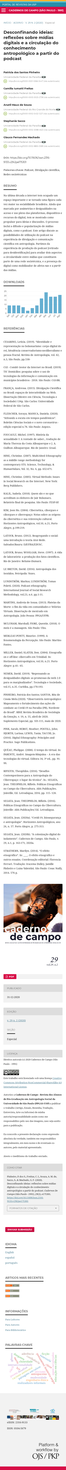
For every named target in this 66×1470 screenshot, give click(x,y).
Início (7, 22)
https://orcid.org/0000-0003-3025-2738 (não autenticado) (34, 97)
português (11, 1262)
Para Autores (12, 1324)
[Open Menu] (3, 10)
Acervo (18, 22)
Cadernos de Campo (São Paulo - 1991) (36, 10)
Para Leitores (12, 1319)
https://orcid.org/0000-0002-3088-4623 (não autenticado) (34, 130)
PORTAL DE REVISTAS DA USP (19, 5)
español (9, 1257)
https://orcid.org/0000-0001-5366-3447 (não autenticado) (34, 81)
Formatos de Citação (23, 1208)
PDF (11, 976)
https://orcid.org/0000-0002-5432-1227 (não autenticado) (34, 113)
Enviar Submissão (20, 1229)
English (9, 1252)
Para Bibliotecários (15, 1330)
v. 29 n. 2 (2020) (34, 22)
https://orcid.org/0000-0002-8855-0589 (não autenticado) (34, 146)
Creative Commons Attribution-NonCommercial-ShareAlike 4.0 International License (33, 1082)
